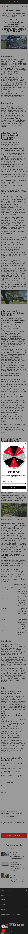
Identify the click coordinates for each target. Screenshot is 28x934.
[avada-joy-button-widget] (3, 930)
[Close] (25, 443)
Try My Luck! (14, 487)
